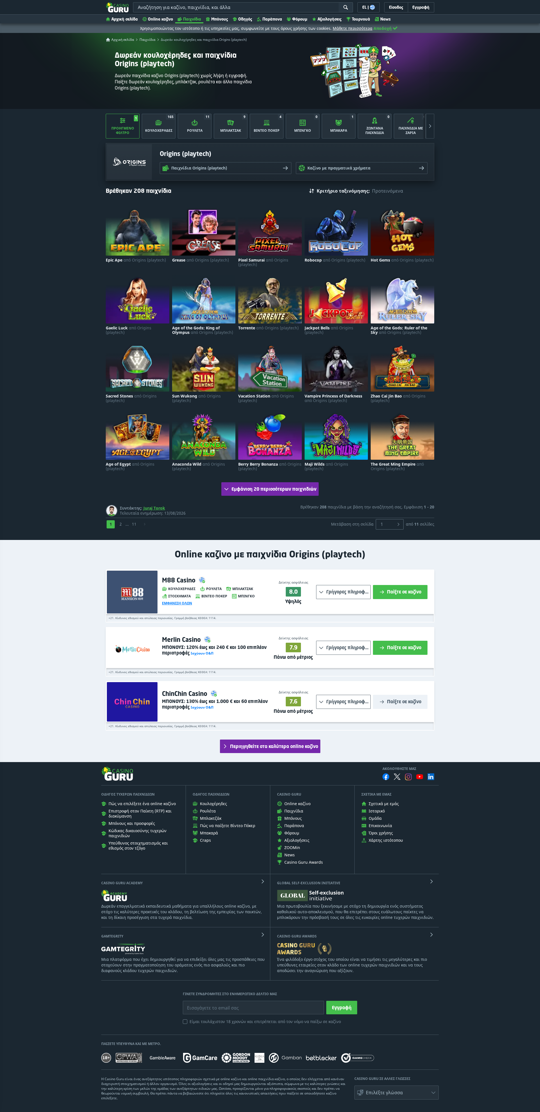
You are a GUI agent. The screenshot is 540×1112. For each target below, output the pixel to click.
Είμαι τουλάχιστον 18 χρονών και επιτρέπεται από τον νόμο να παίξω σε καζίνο (265, 1021)
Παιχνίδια (192, 19)
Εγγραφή (342, 1007)
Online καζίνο (160, 19)
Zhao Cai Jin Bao (398, 398)
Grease (200, 260)
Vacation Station (266, 398)
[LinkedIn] (431, 776)
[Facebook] (385, 776)
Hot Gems (402, 260)
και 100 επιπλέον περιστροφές (214, 650)
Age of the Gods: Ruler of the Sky (399, 330)
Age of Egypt (130, 466)
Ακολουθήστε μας (399, 769)
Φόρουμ (299, 19)
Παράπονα (272, 19)
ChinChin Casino (185, 693)
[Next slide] (430, 126)
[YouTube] (419, 776)
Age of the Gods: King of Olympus (202, 330)
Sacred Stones (131, 398)
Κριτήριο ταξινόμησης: (343, 191)
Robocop (335, 260)
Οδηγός (245, 19)
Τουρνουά (361, 19)
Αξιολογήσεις (330, 19)
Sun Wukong (196, 398)
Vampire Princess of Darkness (333, 398)
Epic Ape (136, 260)
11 (134, 524)
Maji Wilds (326, 466)
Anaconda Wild (198, 466)
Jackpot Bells (329, 330)
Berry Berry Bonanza (270, 466)
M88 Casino (179, 580)
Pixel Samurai (263, 262)
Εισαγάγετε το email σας (206, 1003)
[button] (201, 653)
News (385, 19)
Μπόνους (219, 19)
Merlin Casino (182, 639)
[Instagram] (408, 776)
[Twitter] (397, 776)
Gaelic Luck (128, 330)
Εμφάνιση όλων (177, 603)
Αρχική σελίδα (124, 19)
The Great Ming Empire (397, 466)
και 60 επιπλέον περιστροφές (215, 704)
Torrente (268, 328)
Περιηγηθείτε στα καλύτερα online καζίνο (274, 746)
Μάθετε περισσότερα (352, 28)
